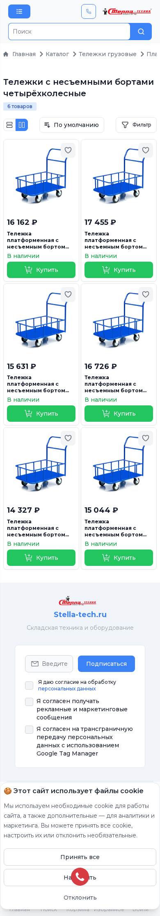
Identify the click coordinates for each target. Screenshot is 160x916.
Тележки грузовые (108, 54)
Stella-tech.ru (80, 614)
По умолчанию (76, 125)
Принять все (80, 857)
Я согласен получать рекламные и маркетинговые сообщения (82, 709)
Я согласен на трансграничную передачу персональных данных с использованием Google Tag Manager (85, 741)
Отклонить (80, 897)
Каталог (57, 54)
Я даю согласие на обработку (77, 685)
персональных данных (67, 688)
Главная (24, 54)
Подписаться (106, 663)
